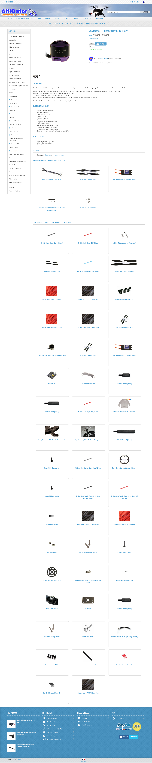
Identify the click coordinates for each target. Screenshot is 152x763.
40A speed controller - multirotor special (124, 179)
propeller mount (59, 155)
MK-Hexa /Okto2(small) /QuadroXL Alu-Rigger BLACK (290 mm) (88, 497)
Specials (11, 187)
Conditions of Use (52, 732)
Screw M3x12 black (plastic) (51, 468)
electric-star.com (87, 725)
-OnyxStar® (13, 100)
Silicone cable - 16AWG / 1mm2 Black (88, 299)
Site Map (84, 718)
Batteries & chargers (15, 43)
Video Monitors (13, 179)
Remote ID (12, 165)
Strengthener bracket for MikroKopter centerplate (52, 440)
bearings (48, 155)
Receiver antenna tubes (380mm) (124, 299)
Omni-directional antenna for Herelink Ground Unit (25, 745)
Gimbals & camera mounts (17, 82)
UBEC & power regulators (17, 175)
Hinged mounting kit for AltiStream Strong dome (88, 440)
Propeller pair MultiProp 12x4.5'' (51, 271)
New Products (51, 722)
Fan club (11, 68)
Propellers (12, 158)
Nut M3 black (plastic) (52, 524)
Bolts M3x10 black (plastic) (124, 383)
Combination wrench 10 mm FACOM (51, 179)
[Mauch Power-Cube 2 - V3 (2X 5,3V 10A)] (11, 727)
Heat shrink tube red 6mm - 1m (124, 665)
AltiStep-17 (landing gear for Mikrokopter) (124, 243)
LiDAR (76, 18)
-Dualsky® (13, 110)
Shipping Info (86, 721)
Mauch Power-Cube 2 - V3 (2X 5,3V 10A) (27, 721)
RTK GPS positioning (15, 168)
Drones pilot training (15, 58)
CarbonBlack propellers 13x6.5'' (88, 179)
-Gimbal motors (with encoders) (16, 139)
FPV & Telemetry (14, 75)
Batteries (67, 18)
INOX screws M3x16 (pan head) (52, 637)
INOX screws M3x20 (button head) (88, 552)
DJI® (10, 54)
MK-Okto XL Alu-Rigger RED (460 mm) (88, 243)
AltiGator (18, 759)
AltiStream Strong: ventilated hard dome (124, 412)
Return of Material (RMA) (54, 729)
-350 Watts (13, 128)
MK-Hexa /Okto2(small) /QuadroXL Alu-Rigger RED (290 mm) (124, 497)
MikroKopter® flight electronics (18, 86)
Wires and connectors (15, 182)
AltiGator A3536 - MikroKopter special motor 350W (52, 355)
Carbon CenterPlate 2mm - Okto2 (52, 580)
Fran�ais (83, 761)
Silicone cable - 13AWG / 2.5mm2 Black (88, 327)
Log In (137, 2)
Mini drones (12, 89)
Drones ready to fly (15, 61)
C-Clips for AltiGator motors (88, 208)
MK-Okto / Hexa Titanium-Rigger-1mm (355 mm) (88, 468)
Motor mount (88, 608)
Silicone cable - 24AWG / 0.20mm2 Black (88, 524)
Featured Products (14, 191)
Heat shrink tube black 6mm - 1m (52, 693)
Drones (47, 18)
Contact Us (99, 18)
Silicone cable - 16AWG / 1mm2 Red (51, 299)
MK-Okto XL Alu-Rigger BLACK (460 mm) (52, 243)
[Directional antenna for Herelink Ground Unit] (11, 739)
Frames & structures (15, 79)
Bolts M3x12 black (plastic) (124, 608)
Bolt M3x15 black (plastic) (52, 412)
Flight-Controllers (14, 72)
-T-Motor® (13, 103)
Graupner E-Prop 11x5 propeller (124, 580)
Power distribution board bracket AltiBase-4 (124, 468)
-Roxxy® (12, 117)
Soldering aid (51, 383)
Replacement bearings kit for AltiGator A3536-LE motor (88, 581)
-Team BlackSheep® (16, 121)
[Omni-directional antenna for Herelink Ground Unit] (11, 751)
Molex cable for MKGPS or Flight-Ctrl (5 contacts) (124, 637)
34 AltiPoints (104, 58)
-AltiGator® (13, 96)
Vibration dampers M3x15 (52, 665)
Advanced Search (52, 718)
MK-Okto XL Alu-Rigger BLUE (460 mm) (88, 271)
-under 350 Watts (15, 124)
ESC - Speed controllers (16, 65)
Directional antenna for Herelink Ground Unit (26, 733)
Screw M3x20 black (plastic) (124, 552)
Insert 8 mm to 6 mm (51, 608)
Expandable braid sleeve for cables (88, 665)
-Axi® (12, 114)
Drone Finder (9, 2)
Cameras (11, 50)
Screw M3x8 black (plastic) (51, 496)
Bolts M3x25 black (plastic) (124, 440)
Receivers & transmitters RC (17, 161)
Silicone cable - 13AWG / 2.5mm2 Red (52, 327)
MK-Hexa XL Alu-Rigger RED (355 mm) (88, 412)
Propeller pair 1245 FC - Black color (124, 271)
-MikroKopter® (14, 107)
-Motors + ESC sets (16, 144)
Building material (14, 47)
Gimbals (57, 18)
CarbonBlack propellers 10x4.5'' (88, 355)
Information (86, 18)
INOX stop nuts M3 (52, 552)
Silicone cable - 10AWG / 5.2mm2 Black (88, 693)
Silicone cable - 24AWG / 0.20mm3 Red (124, 524)
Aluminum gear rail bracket (88, 383)
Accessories (12, 40)
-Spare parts (14, 147)
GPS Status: (120, 719)
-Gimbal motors (15, 135)
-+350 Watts (14, 131)
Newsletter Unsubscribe (54, 739)
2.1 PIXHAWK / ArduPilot (16, 36)
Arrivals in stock (51, 725)
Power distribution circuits (17, 154)
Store (39, 18)
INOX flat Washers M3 (88, 637)
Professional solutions (24, 18)
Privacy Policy (51, 736)
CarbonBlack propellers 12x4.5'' (124, 327)
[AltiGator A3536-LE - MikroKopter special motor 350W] (60, 51)
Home (131, 2)
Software (11, 172)
